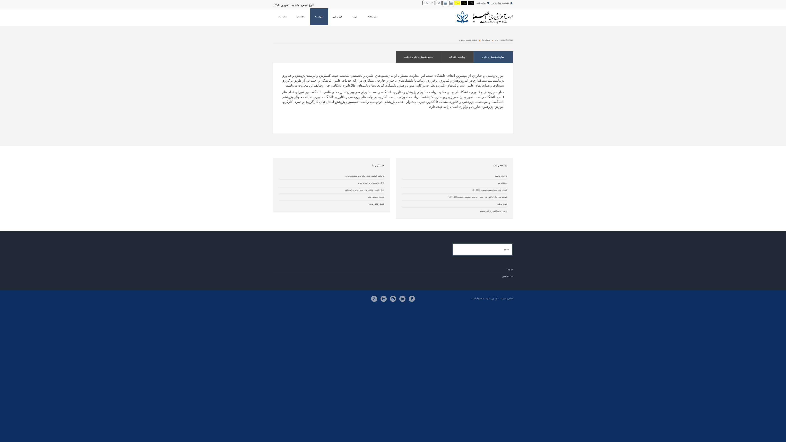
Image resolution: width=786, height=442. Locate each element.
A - (438, 3)
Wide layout (445, 3)
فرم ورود (510, 269)
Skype (393, 298)
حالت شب (481, 3)
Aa (471, 3)
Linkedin (402, 298)
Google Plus (374, 298)
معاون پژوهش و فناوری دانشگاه (418, 57)
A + (426, 3)
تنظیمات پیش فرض (500, 3)
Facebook (412, 298)
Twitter (383, 298)
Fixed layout (451, 3)
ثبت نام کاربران (507, 276)
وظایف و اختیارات (457, 57)
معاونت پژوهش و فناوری (493, 57)
